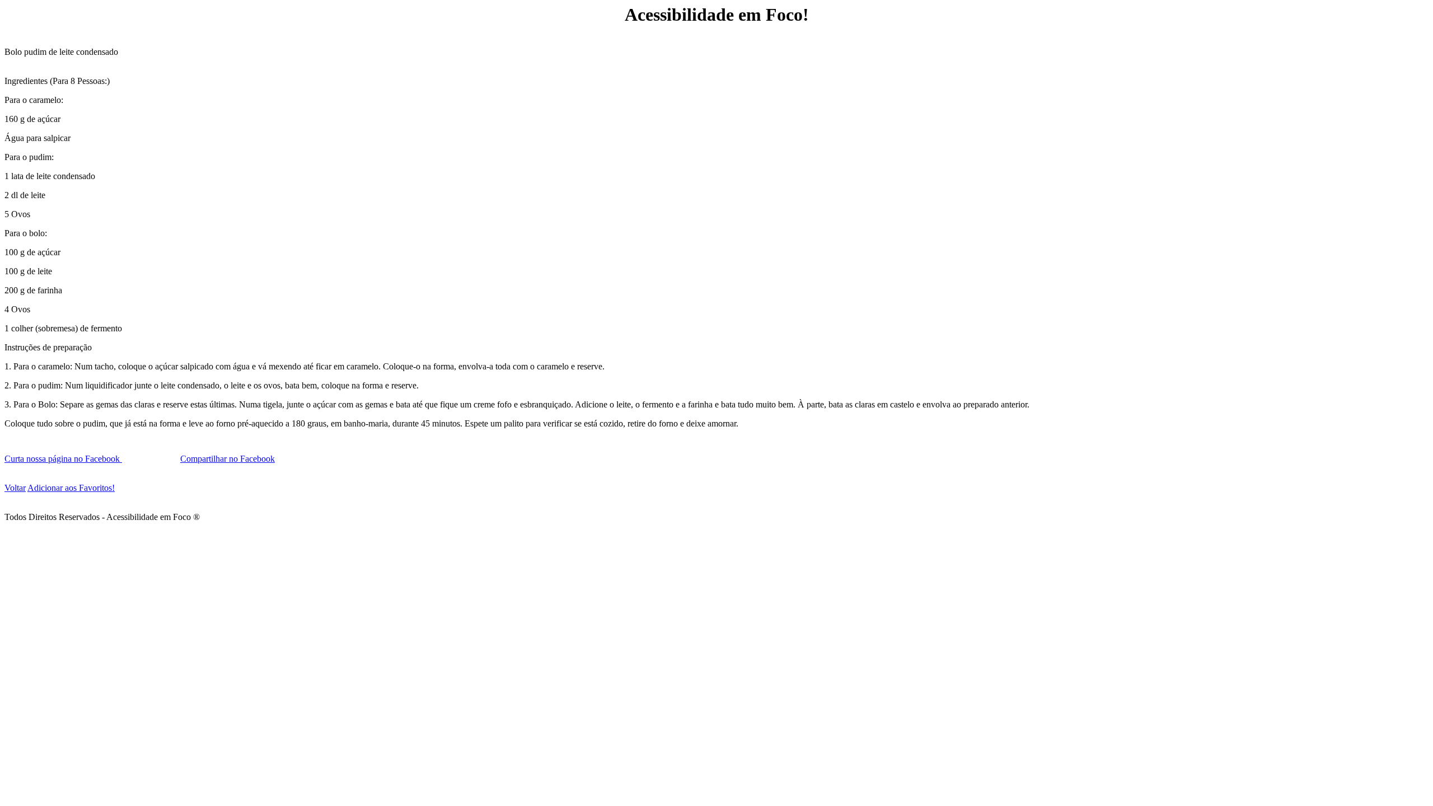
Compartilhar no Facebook (227, 458)
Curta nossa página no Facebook (63, 458)
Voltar (15, 488)
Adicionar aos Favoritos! (71, 488)
